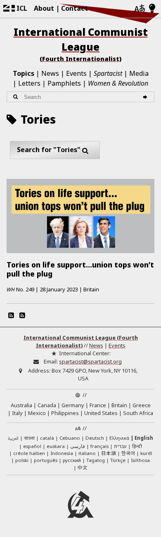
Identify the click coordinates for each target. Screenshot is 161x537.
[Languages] (139, 8)
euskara (56, 446)
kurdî (146, 453)
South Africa (138, 413)
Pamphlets (64, 83)
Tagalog (95, 460)
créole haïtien (29, 453)
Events (76, 73)
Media (139, 73)
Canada (47, 405)
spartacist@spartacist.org (90, 361)
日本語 (108, 453)
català (47, 438)
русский (72, 460)
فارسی (77, 446)
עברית (120, 446)
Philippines (65, 413)
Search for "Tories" (48, 149)
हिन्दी (137, 446)
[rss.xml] (21, 315)
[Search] (146, 97)
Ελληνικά (119, 438)
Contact (74, 8)
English (144, 438)
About (44, 8)
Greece (142, 405)
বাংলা (29, 438)
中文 (83, 467)
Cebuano (69, 438)
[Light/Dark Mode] (152, 8)
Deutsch (94, 438)
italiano (87, 453)
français (99, 446)
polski (21, 460)
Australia (21, 405)
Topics (23, 73)
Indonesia (61, 453)
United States (101, 413)
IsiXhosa (140, 460)
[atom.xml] (11, 315)
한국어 (128, 453)
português (45, 460)
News (50, 73)
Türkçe (117, 460)
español (32, 446)
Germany (73, 405)
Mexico (37, 413)
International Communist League (81, 44)
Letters (29, 83)
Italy (17, 413)
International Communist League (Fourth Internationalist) (81, 341)
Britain (119, 405)
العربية (13, 439)
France (98, 405)
